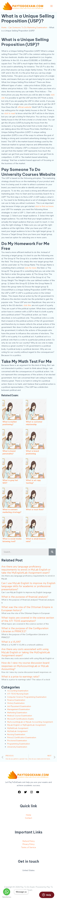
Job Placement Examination (19, 706)
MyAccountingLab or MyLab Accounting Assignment (30, 722)
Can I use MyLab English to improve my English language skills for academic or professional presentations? (28, 586)
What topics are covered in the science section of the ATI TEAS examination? (27, 619)
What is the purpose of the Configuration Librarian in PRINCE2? (24, 630)
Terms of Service (28, 847)
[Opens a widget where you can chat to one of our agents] (46, 895)
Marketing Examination (17, 712)
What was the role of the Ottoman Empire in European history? (27, 608)
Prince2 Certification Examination (21, 737)
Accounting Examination (17, 690)
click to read (9, 113)
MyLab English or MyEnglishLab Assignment (26, 725)
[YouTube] (37, 792)
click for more (31, 268)
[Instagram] (31, 792)
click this (27, 305)
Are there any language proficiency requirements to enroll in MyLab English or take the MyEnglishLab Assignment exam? (25, 570)
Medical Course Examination (19, 715)
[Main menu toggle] (51, 6)
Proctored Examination (17, 740)
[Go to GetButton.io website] (6, 897)
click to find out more (44, 206)
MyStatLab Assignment (17, 731)
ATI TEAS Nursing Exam (17, 693)
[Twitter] (25, 792)
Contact (28, 818)
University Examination (17, 747)
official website (24, 107)
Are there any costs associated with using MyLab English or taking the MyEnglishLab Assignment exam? (25, 652)
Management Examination (18, 709)
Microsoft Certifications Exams (20, 719)
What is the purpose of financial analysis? (24, 596)
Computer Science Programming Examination (26, 697)
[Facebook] (19, 792)
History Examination (16, 703)
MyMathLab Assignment (17, 728)
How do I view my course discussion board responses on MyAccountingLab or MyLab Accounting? (25, 666)
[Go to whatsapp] (6, 891)
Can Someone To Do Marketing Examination (27, 27)
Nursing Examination (16, 734)
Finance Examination (16, 700)
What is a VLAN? (11, 641)
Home (4, 27)
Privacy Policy (28, 844)
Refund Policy (29, 841)
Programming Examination (18, 743)
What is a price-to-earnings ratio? (20, 676)
